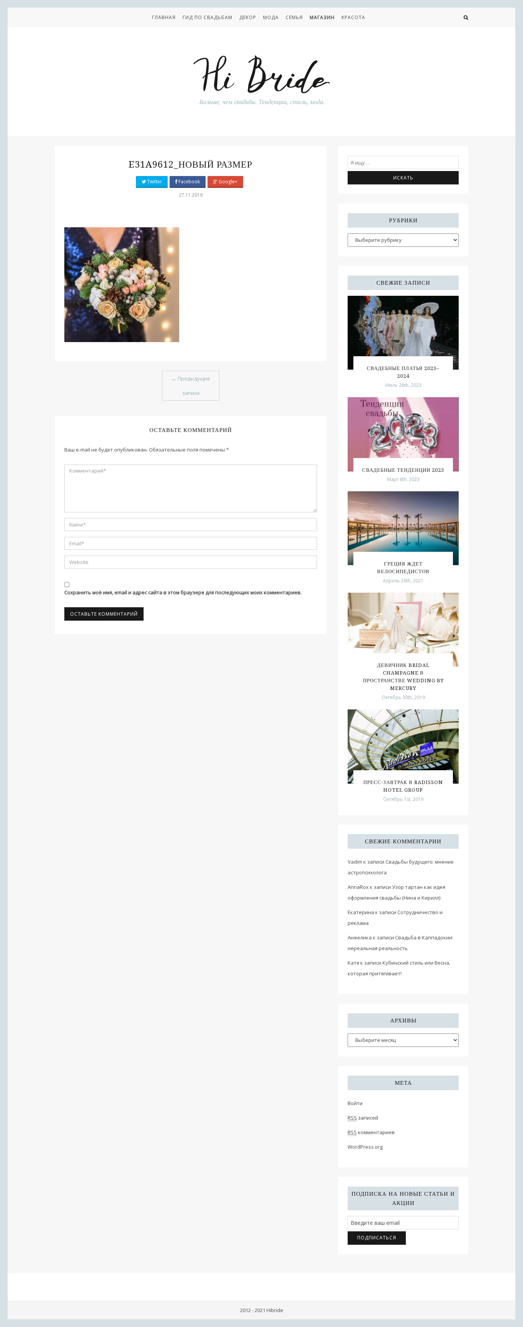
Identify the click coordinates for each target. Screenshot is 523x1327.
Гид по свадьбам (207, 17)
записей (363, 1117)
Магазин (322, 17)
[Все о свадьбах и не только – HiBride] (261, 80)
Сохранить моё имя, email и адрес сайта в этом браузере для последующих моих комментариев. (183, 592)
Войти (355, 1103)
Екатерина (361, 912)
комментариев (371, 1132)
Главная (164, 17)
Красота (353, 17)
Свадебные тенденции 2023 (403, 470)
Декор (247, 17)
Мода (271, 17)
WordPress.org (365, 1146)
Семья (294, 17)
